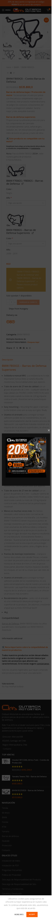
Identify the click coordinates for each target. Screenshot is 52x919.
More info (19, 914)
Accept (32, 914)
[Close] (49, 430)
